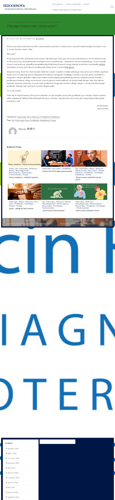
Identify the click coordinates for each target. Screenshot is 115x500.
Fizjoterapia (18, 22)
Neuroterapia (26, 173)
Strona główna (57, 4)
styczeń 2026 (13, 473)
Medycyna (35, 22)
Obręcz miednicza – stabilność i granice (23, 177)
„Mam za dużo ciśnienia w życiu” (87, 210)
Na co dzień (56, 169)
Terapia (53, 120)
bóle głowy (69, 67)
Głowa (27, 22)
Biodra (11, 169)
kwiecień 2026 (13, 463)
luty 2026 (11, 468)
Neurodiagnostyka (22, 171)
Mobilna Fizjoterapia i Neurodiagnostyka (66, 10)
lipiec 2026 (12, 453)
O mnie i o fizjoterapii (73, 4)
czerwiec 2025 (13, 478)
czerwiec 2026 (13, 458)
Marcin (41, 39)
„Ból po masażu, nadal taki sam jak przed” (88, 178)
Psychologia (98, 173)
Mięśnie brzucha (81, 171)
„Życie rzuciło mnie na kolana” (53, 210)
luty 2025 (11, 487)
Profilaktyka (45, 22)
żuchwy (102, 64)
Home (9, 22)
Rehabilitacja (56, 22)
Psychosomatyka (15, 175)
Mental (11, 171)
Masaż (92, 169)
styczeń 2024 (13, 492)
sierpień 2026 (13, 448)
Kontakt (86, 4)
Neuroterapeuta (14, 173)
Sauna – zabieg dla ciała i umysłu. (21, 208)
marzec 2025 (13, 483)
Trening (19, 206)
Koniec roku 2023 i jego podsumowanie (57, 171)
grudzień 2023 (13, 497)
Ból (13, 120)
